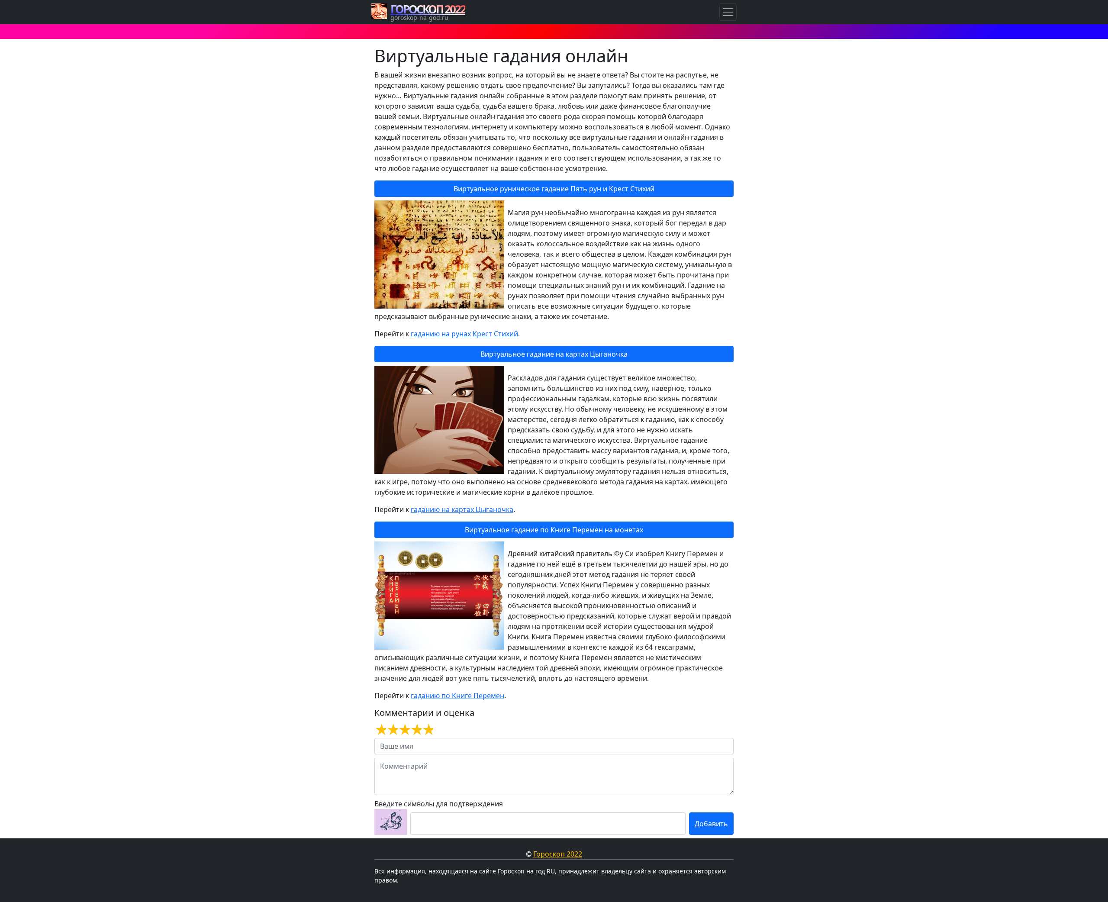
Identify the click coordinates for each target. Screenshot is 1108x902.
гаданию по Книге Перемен (457, 695)
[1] (380, 730)
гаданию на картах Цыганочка (462, 509)
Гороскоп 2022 (557, 854)
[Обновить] (390, 822)
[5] (427, 730)
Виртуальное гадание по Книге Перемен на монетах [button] (554, 530)
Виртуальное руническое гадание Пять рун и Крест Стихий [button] (554, 188)
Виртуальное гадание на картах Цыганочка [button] (554, 354)
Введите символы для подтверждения (438, 804)
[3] (403, 730)
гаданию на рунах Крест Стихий (464, 333)
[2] (392, 730)
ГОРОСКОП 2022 (427, 9)
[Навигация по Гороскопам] (728, 12)
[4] (416, 730)
